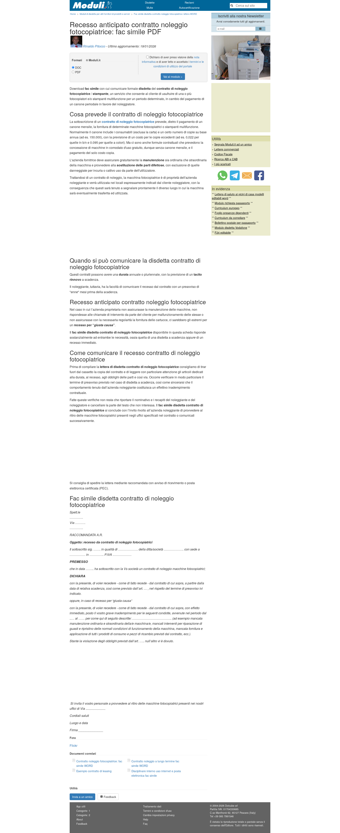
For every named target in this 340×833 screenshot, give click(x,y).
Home (73, 13)
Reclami (189, 2)
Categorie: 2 (83, 815)
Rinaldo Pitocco (94, 46)
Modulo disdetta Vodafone (231, 228)
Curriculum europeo (227, 208)
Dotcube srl (231, 805)
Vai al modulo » (172, 77)
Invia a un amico (82, 797)
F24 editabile (223, 232)
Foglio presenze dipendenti (232, 213)
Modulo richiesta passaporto (232, 203)
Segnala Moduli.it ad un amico (233, 144)
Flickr (73, 745)
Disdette (149, 2)
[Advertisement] (138, 225)
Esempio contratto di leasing (94, 771)
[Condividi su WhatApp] (222, 179)
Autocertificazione (189, 7)
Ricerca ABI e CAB (225, 159)
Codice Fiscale (223, 154)
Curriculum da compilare (230, 218)
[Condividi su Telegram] (235, 179)
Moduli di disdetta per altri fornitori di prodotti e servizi (105, 13)
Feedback (109, 797)
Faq (145, 824)
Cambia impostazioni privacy (159, 815)
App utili (80, 806)
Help (145, 819)
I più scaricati (222, 164)
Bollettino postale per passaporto (235, 223)
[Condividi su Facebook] (259, 179)
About (79, 819)
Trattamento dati (152, 806)
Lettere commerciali (226, 149)
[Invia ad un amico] (247, 179)
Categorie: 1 (83, 811)
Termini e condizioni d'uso (157, 811)
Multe (150, 7)
